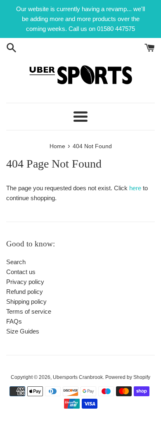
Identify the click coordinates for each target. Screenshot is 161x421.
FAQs (14, 321)
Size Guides (22, 331)
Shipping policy (26, 301)
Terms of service (28, 311)
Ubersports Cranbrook (78, 377)
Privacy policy (25, 281)
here (135, 188)
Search (16, 261)
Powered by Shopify (127, 377)
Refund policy (24, 291)
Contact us (21, 271)
